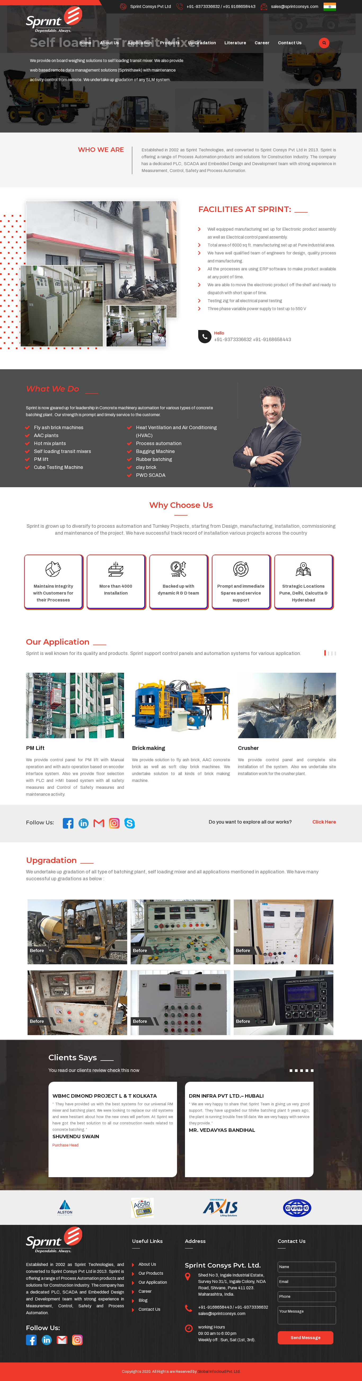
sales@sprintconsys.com (294, 6)
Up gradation (202, 43)
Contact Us (290, 43)
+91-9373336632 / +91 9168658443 (221, 6)
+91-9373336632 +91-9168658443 (252, 336)
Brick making (42, 748)
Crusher (142, 748)
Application (139, 43)
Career (262, 43)
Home (85, 43)
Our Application (153, 1282)
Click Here (324, 822)
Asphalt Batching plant (267, 748)
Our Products (151, 1273)
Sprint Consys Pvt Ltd (150, 6)
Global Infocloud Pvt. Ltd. (218, 1372)
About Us (109, 43)
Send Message (305, 1337)
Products (170, 43)
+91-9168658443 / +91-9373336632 (233, 1307)
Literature (235, 43)
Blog (143, 1300)
